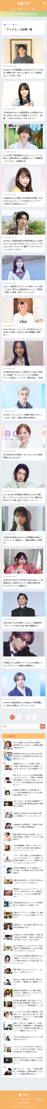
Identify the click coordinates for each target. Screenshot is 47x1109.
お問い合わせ (23, 1102)
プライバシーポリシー (24, 1099)
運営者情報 (38, 1099)
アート (27, 9)
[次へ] (34, 717)
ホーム (14, 9)
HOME (24, 1095)
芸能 (20, 9)
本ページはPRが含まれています (23, 14)
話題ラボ (24, 3)
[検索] (42, 726)
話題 (33, 9)
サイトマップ (9, 1099)
